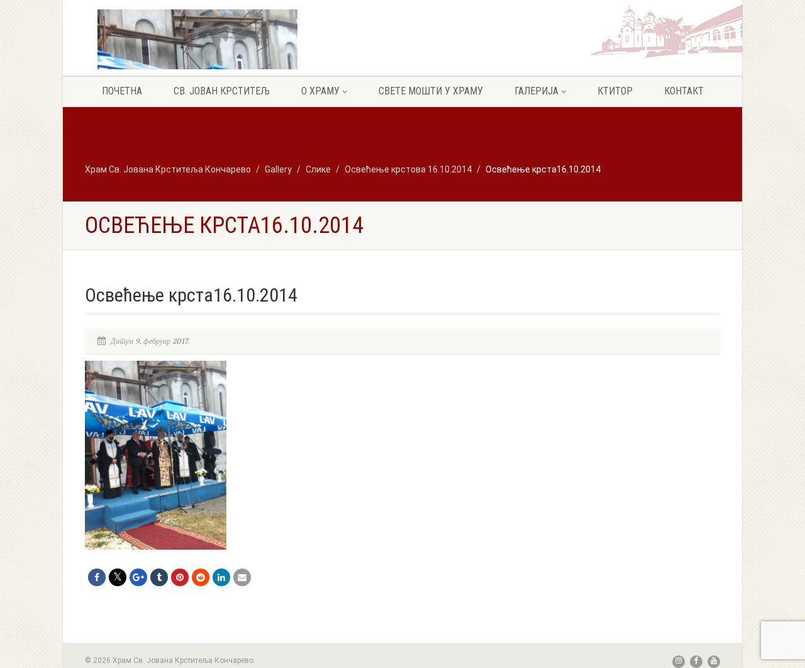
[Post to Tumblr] (159, 577)
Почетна (122, 91)
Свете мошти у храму (431, 91)
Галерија (536, 91)
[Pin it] (180, 577)
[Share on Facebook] (97, 577)
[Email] (242, 577)
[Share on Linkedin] (221, 577)
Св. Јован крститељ (222, 91)
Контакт (684, 91)
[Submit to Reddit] (200, 577)
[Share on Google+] (138, 577)
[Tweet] (117, 577)
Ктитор (615, 91)
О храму (320, 91)
